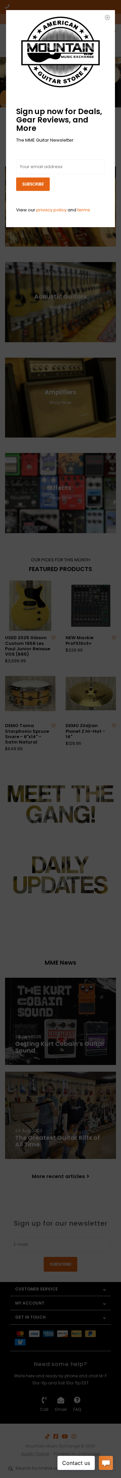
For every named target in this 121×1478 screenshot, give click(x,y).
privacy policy (51, 210)
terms (83, 210)
